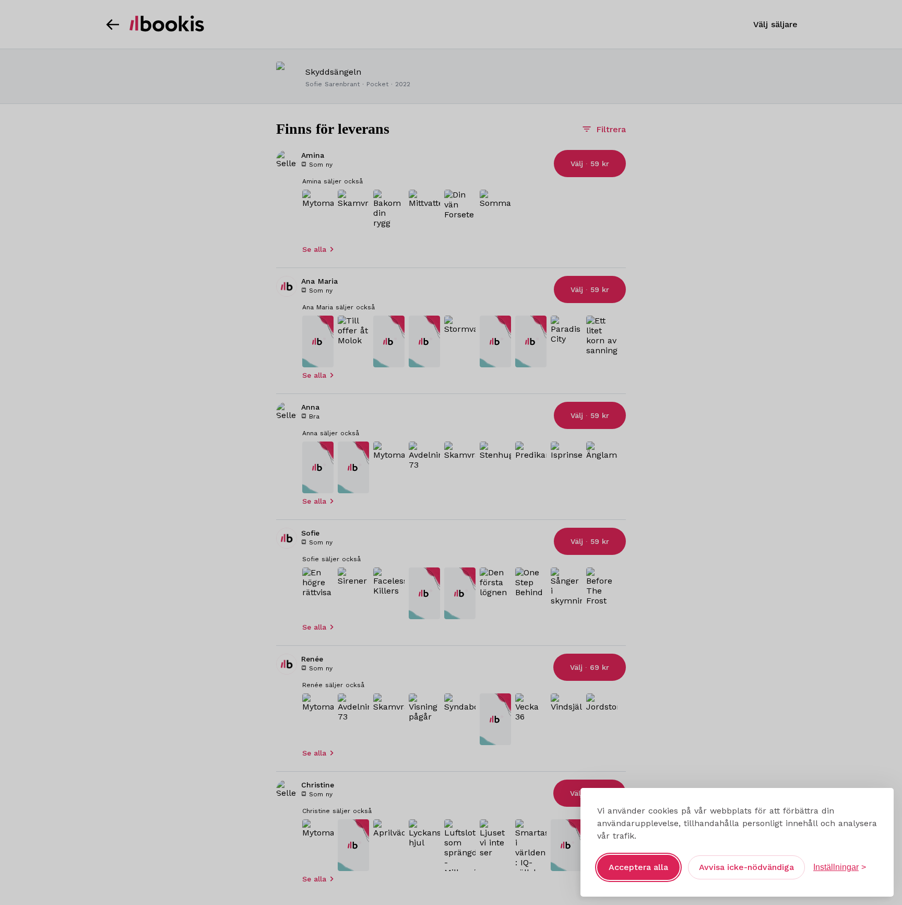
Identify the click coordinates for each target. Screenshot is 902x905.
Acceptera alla (638, 867)
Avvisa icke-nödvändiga (746, 867)
